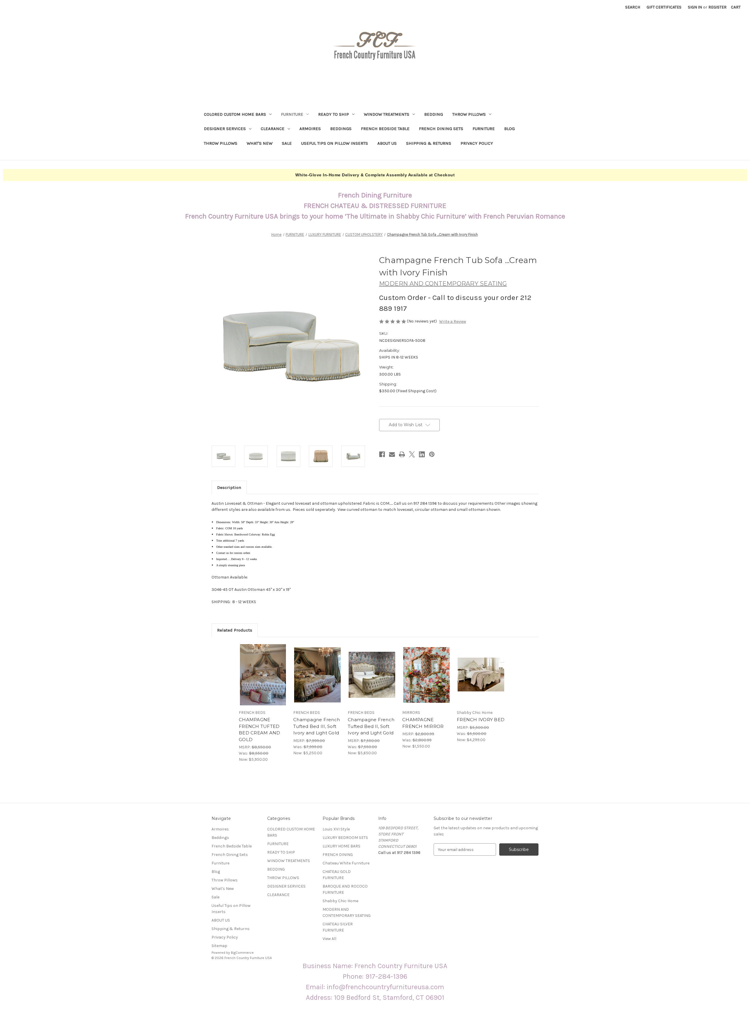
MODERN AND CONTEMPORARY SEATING (347, 912)
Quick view (258, 669)
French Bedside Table (385, 128)
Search (632, 7)
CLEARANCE (272, 128)
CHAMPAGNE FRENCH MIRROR (423, 723)
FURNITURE (292, 114)
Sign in (695, 7)
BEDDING (433, 114)
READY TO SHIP (333, 114)
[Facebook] (382, 454)
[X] (412, 454)
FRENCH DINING (338, 854)
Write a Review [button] (452, 321)
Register (717, 7)
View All (329, 938)
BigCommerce (242, 953)
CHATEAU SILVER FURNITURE (338, 927)
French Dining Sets (441, 128)
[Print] (402, 454)
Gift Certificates (664, 7)
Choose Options (263, 680)
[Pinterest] (432, 454)
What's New (259, 143)
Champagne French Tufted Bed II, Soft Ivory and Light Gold (371, 726)
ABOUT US (387, 143)
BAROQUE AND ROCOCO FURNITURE (345, 889)
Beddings (341, 128)
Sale (287, 143)
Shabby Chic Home (340, 900)
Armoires (310, 128)
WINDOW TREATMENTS (386, 114)
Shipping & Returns (428, 143)
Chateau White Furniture (346, 863)
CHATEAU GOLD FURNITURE (337, 874)
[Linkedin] (422, 454)
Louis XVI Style (336, 829)
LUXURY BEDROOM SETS (345, 837)
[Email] (392, 454)
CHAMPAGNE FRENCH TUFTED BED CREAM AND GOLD (259, 729)
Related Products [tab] (234, 630)
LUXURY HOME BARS (341, 846)
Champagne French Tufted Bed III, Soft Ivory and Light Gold (316, 726)
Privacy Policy (477, 143)
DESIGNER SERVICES (225, 128)
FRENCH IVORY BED (480, 719)
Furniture (484, 128)
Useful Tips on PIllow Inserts (334, 143)
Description (229, 487)
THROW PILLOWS (469, 114)
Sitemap (219, 945)
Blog (509, 128)
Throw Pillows (220, 143)
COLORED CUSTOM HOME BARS (235, 114)
